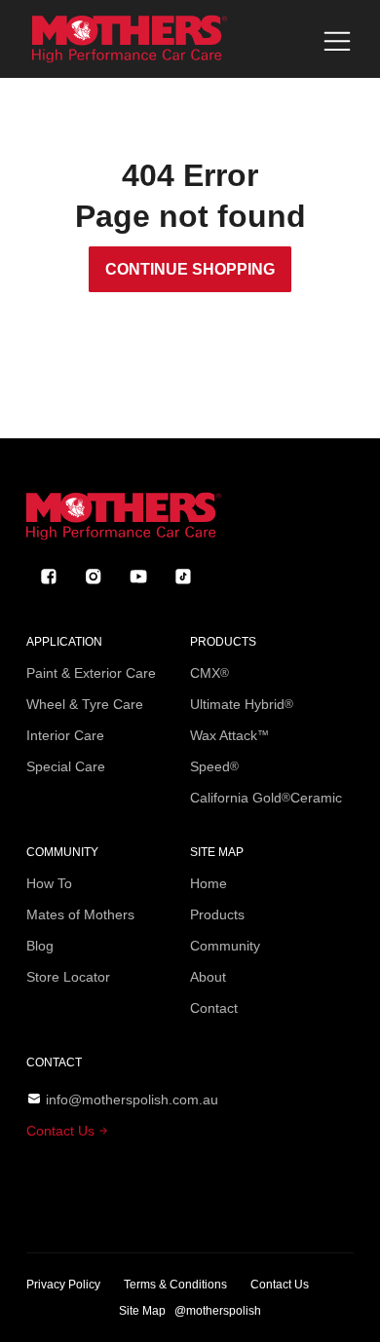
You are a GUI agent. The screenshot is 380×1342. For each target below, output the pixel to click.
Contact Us (62, 1131)
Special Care (65, 766)
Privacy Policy (63, 1284)
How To (49, 883)
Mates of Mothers (80, 914)
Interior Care (65, 735)
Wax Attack (229, 735)
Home (208, 883)
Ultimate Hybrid (241, 704)
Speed (214, 766)
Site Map (142, 1311)
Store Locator (68, 977)
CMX (209, 673)
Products (217, 914)
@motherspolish (217, 1311)
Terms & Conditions (175, 1284)
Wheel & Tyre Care (84, 704)
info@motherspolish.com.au (132, 1099)
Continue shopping (190, 269)
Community (225, 945)
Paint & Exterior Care (91, 673)
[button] (337, 40)
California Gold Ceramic (266, 797)
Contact (214, 1008)
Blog (40, 945)
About (208, 977)
